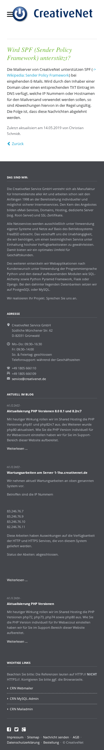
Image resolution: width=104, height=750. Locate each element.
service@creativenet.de (29, 379)
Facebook (9, 729)
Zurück (18, 143)
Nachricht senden (56, 737)
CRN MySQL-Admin (24, 698)
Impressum (15, 737)
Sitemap (33, 737)
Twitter (16, 729)
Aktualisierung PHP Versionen (30, 603)
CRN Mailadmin (21, 709)
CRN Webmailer (21, 688)
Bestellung (51, 742)
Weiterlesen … (17, 448)
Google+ (24, 729)
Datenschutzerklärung (23, 742)
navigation (10, 14)
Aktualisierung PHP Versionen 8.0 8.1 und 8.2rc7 (44, 411)
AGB (76, 737)
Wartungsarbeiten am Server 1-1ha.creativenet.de (47, 472)
